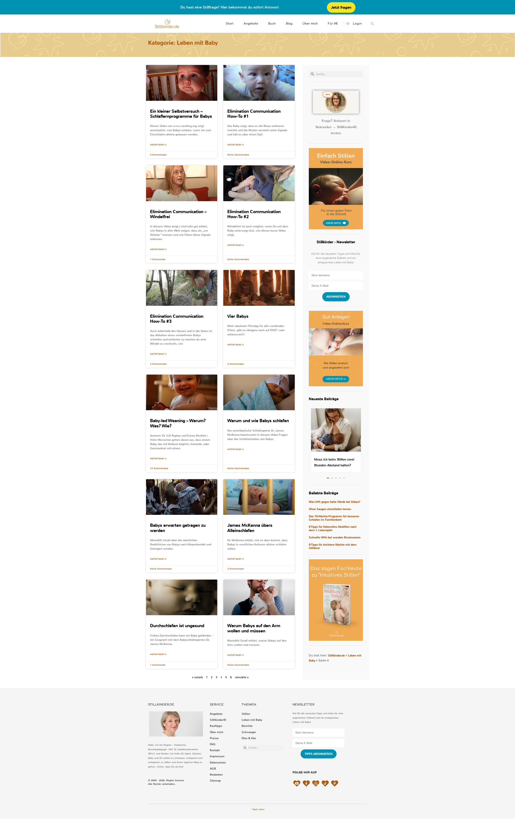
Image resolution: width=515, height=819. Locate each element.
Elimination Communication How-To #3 (176, 318)
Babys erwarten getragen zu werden (178, 527)
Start (230, 23)
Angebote (251, 23)
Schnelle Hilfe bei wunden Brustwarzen (334, 537)
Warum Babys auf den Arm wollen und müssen (253, 628)
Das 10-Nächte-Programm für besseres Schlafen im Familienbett (334, 518)
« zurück (197, 677)
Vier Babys (237, 316)
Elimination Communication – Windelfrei (178, 214)
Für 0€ (333, 23)
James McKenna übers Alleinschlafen (249, 527)
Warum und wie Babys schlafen (258, 420)
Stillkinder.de (336, 655)
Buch (272, 23)
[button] (372, 24)
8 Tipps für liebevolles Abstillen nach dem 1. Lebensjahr (332, 528)
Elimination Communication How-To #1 (254, 113)
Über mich (310, 23)
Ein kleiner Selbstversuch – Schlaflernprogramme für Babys (181, 113)
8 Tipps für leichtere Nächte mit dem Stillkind (332, 546)
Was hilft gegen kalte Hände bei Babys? (334, 502)
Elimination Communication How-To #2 (254, 214)
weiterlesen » (158, 144)
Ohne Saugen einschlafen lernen (330, 509)
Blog (289, 23)
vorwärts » (242, 677)
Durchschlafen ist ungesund (177, 625)
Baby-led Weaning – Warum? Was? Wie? (178, 423)
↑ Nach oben (257, 809)
